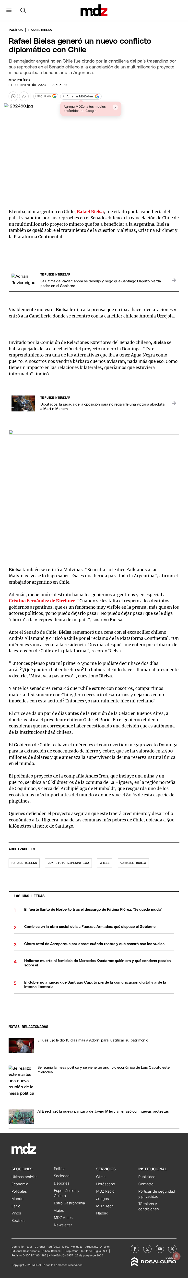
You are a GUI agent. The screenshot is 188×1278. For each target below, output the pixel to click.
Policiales (19, 1191)
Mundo (18, 1199)
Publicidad (146, 1177)
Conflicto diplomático (68, 863)
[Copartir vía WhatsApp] (13, 96)
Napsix (102, 1213)
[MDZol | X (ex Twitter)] (172, 1249)
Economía (20, 1184)
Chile (105, 863)
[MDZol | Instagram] (147, 1249)
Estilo (16, 1206)
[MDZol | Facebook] (135, 1249)
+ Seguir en (43, 96)
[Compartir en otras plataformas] (23, 96)
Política (16, 30)
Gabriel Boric (133, 863)
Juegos (102, 1199)
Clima (101, 1177)
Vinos (16, 1213)
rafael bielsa (24, 863)
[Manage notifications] (176, 1256)
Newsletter (63, 1225)
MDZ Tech (105, 1206)
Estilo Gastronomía (69, 1203)
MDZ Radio (105, 1191)
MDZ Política (20, 80)
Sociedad (62, 1176)
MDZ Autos (63, 1217)
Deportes (62, 1183)
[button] (9, 10)
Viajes (59, 1210)
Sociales (18, 1220)
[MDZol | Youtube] (160, 1249)
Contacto (145, 1184)
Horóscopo (105, 1184)
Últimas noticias (24, 1177)
